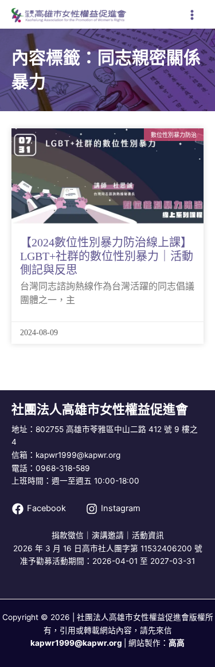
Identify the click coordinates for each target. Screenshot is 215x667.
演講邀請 (108, 535)
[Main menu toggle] (192, 15)
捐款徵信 (68, 535)
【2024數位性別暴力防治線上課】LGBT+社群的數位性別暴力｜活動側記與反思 (106, 256)
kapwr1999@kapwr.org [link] (76, 643)
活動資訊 (148, 535)
